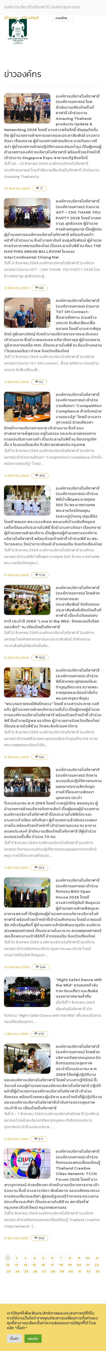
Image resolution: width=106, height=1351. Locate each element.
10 (88, 1258)
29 (62, 1271)
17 (52, 1264)
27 (44, 1271)
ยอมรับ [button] (33, 1338)
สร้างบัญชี (30, 18)
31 (79, 1271)
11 (96, 1258)
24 (17, 1271)
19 (70, 1264)
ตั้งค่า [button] (14, 1338)
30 (70, 1271)
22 (97, 1264)
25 (26, 1271)
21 (87, 1264)
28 (53, 1271)
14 (25, 1264)
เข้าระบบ (11, 18)
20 (78, 1264)
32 (88, 1271)
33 (97, 1271)
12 (8, 1264)
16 (43, 1264)
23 (9, 1271)
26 (35, 1271)
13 (16, 1264)
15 (34, 1264)
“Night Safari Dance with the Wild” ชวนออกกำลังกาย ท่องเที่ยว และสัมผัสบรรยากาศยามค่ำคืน (79, 988)
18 (61, 1264)
